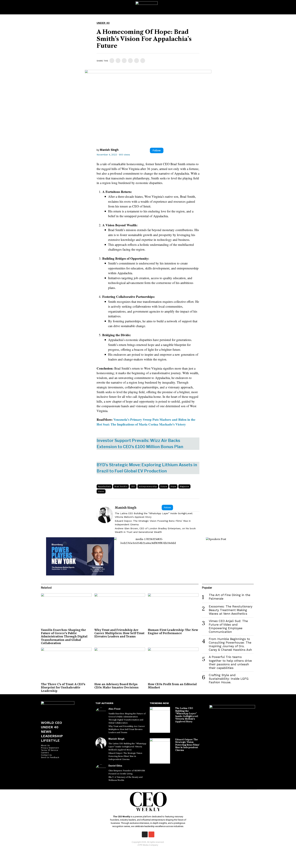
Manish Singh (109, 149)
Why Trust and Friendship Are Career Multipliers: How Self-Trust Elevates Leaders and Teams (119, 633)
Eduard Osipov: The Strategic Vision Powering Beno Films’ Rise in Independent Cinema (153, 522)
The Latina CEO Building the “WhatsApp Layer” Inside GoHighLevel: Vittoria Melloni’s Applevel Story (154, 515)
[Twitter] (118, 60)
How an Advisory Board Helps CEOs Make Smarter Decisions (116, 685)
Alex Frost (114, 708)
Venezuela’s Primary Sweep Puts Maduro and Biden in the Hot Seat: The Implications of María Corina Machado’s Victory (146, 422)
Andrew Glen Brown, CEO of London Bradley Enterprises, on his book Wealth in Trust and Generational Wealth (155, 530)
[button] (290, 7)
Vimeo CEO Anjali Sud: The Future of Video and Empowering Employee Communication (228, 626)
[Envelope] (151, 834)
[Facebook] (111, 60)
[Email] (142, 60)
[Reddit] (136, 60)
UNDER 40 (103, 22)
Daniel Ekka (115, 765)
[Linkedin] (124, 60)
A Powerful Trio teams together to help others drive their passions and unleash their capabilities (230, 662)
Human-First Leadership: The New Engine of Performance (173, 631)
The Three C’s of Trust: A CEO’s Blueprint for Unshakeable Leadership (63, 687)
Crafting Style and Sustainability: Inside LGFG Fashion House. (229, 678)
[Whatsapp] (130, 60)
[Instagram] (145, 834)
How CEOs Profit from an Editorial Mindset (172, 685)
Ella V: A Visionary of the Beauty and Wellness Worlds (125, 779)
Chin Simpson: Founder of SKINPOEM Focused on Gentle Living (126, 772)
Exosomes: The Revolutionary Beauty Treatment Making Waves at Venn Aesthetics (230, 610)
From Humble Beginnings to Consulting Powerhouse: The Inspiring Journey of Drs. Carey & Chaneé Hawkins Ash (230, 644)
